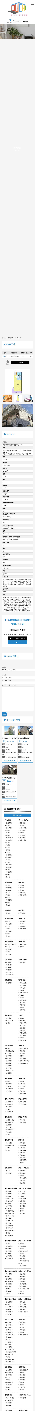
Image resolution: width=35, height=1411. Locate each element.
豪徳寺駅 (22, 1053)
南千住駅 (22, 1191)
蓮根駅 (8, 1387)
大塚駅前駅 (9, 1400)
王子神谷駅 (9, 1307)
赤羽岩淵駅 (9, 1302)
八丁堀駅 (22, 913)
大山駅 (22, 924)
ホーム (4, 338)
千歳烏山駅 (23, 1035)
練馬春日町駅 (10, 1362)
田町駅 (8, 874)
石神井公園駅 (10, 974)
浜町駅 (22, 1382)
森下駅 (8, 1339)
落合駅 (8, 1243)
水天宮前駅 (23, 1284)
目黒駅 (8, 825)
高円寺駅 (22, 830)
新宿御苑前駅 (10, 1213)
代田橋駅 (22, 1020)
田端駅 (8, 852)
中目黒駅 (9, 1086)
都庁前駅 (9, 1322)
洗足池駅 (9, 1125)
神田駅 (8, 869)
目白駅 (8, 842)
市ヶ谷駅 (22, 1375)
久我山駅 (9, 1073)
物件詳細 (10, 338)
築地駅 (22, 1208)
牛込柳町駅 (9, 1332)
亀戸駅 (22, 947)
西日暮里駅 (9, 855)
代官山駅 (9, 1084)
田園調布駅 (23, 1093)
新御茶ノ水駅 (24, 1251)
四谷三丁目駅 (10, 1211)
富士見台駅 (9, 972)
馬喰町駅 (9, 887)
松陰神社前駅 (10, 1145)
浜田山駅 (9, 1065)
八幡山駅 (22, 1030)
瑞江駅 (22, 1389)
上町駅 (8, 1148)
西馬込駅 (22, 1322)
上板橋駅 (22, 926)
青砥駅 (8, 1023)
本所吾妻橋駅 (24, 1334)
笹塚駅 (22, 1018)
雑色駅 (22, 1162)
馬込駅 (22, 1325)
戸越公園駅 (23, 1102)
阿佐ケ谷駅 (23, 828)
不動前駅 (22, 1084)
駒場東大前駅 (10, 1051)
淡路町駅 (9, 1203)
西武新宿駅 (23, 983)
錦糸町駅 (9, 890)
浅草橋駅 (22, 1330)
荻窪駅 (22, 825)
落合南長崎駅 (10, 1359)
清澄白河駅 (23, 1286)
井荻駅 (22, 1007)
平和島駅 (22, 1152)
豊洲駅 (8, 1294)
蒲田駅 (8, 936)
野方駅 (22, 997)
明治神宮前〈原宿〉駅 (23, 1262)
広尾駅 (22, 1211)
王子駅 (8, 926)
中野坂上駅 (9, 1220)
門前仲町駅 (9, 1258)
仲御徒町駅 (23, 1198)
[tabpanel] (18, 398)
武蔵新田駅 (23, 1122)
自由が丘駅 (9, 1091)
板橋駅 (22, 885)
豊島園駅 (9, 983)
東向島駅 (9, 949)
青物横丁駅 (23, 1145)
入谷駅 (22, 1196)
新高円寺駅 (9, 1228)
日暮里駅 (9, 857)
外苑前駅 (22, 1180)
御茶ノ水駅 (23, 840)
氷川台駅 (9, 1274)
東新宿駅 (22, 1309)
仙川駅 (22, 1038)
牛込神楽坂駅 (10, 1334)
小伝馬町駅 (23, 1203)
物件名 (4, 667)
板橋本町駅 (9, 1382)
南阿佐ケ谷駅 (10, 1230)
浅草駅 (22, 1332)
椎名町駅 (9, 962)
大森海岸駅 (23, 1150)
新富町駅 (9, 1291)
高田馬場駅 (9, 840)
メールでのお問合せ (19, 638)
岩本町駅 (22, 1380)
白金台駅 (9, 1314)
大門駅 (22, 1327)
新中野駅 (9, 1223)
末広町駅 (22, 1173)
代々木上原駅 (24, 1048)
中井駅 (22, 990)
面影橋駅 (9, 1403)
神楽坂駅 (9, 1251)
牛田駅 (8, 951)
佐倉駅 (8, 905)
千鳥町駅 (9, 1132)
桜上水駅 (22, 1025)
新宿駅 (8, 835)
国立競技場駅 (10, 1349)
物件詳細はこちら (9, 760)
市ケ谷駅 (9, 1286)
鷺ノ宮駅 (22, 1002)
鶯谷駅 (8, 860)
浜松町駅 (9, 872)
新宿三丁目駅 (10, 1216)
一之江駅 (22, 1387)
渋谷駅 (8, 830)
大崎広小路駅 (10, 1120)
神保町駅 (22, 1281)
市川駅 (8, 892)
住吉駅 (22, 1294)
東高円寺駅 (9, 1225)
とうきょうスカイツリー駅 (11, 946)
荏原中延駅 (9, 1122)
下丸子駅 (22, 1120)
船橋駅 (8, 895)
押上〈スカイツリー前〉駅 (24, 1290)
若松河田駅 (9, 1330)
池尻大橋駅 (9, 1102)
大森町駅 (22, 1155)
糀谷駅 (8, 1171)
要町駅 (8, 1276)
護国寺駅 (9, 1279)
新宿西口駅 (9, 1325)
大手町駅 (9, 1206)
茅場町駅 (22, 1206)
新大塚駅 (9, 1191)
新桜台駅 (22, 962)
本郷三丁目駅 (10, 1198)
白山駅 (8, 1377)
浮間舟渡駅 (23, 895)
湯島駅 (22, 1248)
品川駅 (8, 877)
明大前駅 (9, 1061)
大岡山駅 (22, 1091)
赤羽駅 (22, 890)
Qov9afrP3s (18, 338)
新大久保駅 (9, 838)
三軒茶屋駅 (9, 1104)
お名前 (4, 675)
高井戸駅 (9, 1068)
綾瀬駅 (22, 1243)
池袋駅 (8, 845)
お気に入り (9, 21)
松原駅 (8, 1150)
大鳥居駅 (9, 1173)
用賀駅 (8, 1109)
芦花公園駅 (23, 1033)
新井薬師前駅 (24, 993)
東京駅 (8, 885)
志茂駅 (8, 1304)
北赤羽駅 (22, 892)
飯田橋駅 (22, 838)
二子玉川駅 (9, 1111)
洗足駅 (22, 1088)
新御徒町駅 (9, 1337)
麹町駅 (8, 1289)
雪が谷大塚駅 (10, 1129)
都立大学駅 (9, 1088)
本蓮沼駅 (9, 1385)
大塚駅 (8, 847)
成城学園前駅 (24, 1063)
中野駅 (22, 833)
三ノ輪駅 (22, 1193)
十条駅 (22, 887)
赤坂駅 (22, 1253)
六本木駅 (9, 1347)
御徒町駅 (9, 865)
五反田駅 (9, 823)
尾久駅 (8, 913)
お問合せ (20, 362)
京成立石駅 (9, 1020)
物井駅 (8, 902)
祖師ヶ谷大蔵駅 (24, 1061)
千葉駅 (8, 897)
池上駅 (8, 1134)
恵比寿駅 (9, 828)
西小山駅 (22, 1086)
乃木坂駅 (22, 1256)
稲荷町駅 (22, 1171)
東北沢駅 (22, 1051)
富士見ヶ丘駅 (10, 1070)
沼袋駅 (22, 995)
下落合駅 (22, 988)
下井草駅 (22, 1005)
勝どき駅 (9, 1344)
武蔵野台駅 (23, 1040)
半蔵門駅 (22, 1279)
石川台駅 (9, 1127)
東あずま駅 (23, 944)
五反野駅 (9, 954)
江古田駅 (9, 967)
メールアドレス (6, 680)
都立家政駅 (23, 1000)
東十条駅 (9, 924)
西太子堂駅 (9, 1143)
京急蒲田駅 (23, 1160)
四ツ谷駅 (22, 835)
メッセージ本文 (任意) (9, 685)
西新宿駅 (9, 1218)
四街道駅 (9, 900)
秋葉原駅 (9, 867)
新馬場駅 (22, 1143)
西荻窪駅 (22, 823)
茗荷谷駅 (9, 1193)
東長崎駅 (9, 965)
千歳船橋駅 (23, 1058)
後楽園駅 (9, 1196)
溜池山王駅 (23, 1178)
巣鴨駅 (8, 850)
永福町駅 (9, 1063)
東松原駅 (9, 1058)
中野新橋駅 (9, 1235)
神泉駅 (8, 1048)
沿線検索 (18, 815)
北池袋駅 (22, 921)
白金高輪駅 (9, 1312)
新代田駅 (9, 1056)
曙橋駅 (22, 1372)
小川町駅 (22, 1377)
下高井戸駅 (23, 1023)
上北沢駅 (22, 1028)
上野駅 (8, 862)
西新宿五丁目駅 (11, 1352)
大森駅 (8, 933)
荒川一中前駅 (10, 1398)
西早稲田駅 (23, 1307)
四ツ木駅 (9, 1018)
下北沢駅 (9, 1053)
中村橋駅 (9, 970)
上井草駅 (22, 1010)
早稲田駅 (9, 1248)
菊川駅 (22, 1385)
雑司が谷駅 (23, 1304)
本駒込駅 (9, 1309)
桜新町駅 (9, 1107)
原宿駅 (8, 833)
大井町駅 (9, 931)
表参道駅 (22, 1183)
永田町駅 (22, 1276)
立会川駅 (22, 1148)
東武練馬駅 (23, 929)
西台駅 (8, 1389)
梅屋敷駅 (22, 1157)
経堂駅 (22, 1056)
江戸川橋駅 (9, 1281)
